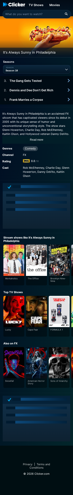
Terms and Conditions (40, 466)
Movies (54, 5)
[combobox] (37, 14)
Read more (36, 139)
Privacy (27, 464)
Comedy (30, 148)
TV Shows (36, 5)
